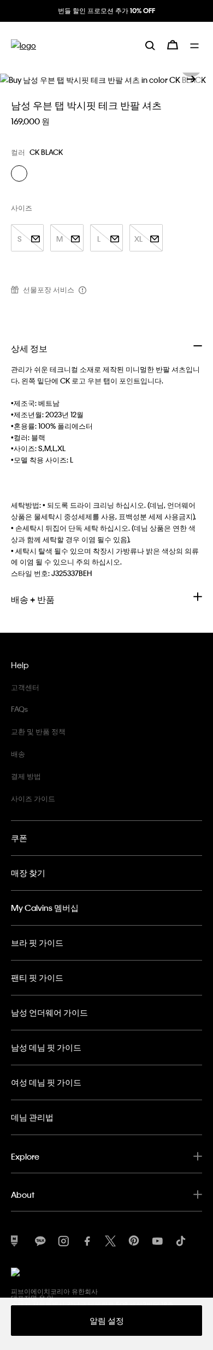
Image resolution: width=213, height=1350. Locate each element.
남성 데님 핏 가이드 (46, 1047)
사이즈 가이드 (33, 798)
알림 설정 (107, 1320)
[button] (191, 79)
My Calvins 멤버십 (45, 907)
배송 (18, 753)
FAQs (19, 708)
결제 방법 (26, 776)
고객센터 (25, 687)
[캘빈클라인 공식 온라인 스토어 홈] (23, 45)
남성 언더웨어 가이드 (49, 1012)
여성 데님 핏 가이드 (46, 1082)
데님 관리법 (32, 1117)
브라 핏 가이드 (37, 942)
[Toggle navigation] (196, 44)
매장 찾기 (28, 872)
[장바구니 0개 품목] (172, 44)
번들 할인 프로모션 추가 (106, 10)
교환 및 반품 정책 (38, 731)
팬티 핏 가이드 (37, 977)
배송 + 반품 (33, 599)
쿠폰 (19, 837)
